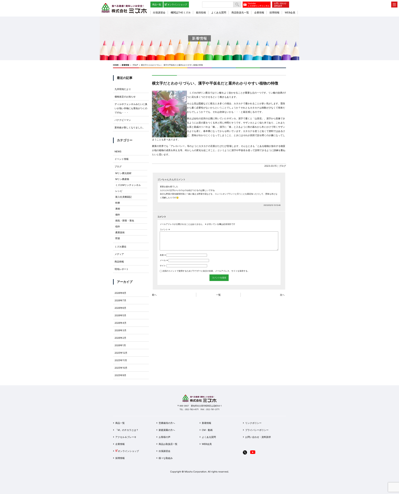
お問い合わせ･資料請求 (280, 4)
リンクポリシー (253, 422)
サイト (163, 265)
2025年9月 (120, 375)
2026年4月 (120, 322)
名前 (163, 255)
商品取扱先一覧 (240, 12)
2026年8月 (120, 292)
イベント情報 (122, 158)
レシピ (118, 190)
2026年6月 (120, 307)
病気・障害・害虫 (124, 220)
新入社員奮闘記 (123, 196)
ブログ (135, 65)
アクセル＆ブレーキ (125, 437)
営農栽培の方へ (167, 422)
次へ (282, 294)
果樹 (117, 208)
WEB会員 (290, 12)
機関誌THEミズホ (181, 12)
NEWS (118, 151)
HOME (116, 65)
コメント (165, 229)
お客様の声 (164, 437)
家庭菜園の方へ (167, 430)
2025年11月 (121, 360)
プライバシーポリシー (257, 430)
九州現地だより (123, 89)
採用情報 (274, 12)
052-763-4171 (192, 409)
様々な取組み (166, 458)
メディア (119, 254)
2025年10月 (121, 367)
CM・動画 (207, 430)
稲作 (117, 226)
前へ (154, 294)
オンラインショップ (177, 4)
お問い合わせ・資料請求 (258, 437)
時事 (117, 202)
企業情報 (259, 12)
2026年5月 (120, 315)
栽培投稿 (201, 12)
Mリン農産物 (122, 179)
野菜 (117, 238)
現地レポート (122, 269)
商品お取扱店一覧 (168, 444)
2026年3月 (120, 330)
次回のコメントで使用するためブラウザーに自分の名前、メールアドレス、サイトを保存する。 (206, 271)
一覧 (218, 294)
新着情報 (125, 65)
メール (164, 260)
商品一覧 (156, 4)
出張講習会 (159, 12)
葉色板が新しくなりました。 (130, 127)
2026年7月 (120, 300)
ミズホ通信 (120, 246)
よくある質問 (218, 12)
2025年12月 (121, 352)
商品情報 (119, 261)
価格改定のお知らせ (125, 96)
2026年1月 (120, 345)
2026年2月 (120, 337)
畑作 (117, 214)
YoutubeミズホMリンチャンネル (259, 4)
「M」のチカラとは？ (126, 430)
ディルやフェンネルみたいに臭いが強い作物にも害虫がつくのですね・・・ (131, 108)
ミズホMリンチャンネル (128, 185)
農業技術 (120, 232)
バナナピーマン (123, 120)
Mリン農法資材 (123, 173)
